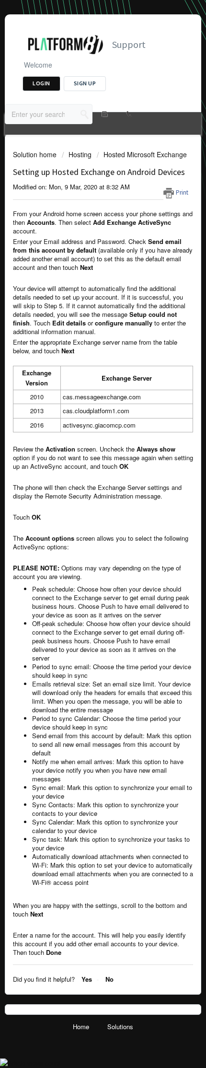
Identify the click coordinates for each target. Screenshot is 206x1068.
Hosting (80, 154)
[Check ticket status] (104, 114)
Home (81, 1026)
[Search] (85, 114)
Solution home (35, 154)
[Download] (85, 538)
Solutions (120, 1026)
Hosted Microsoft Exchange (145, 154)
